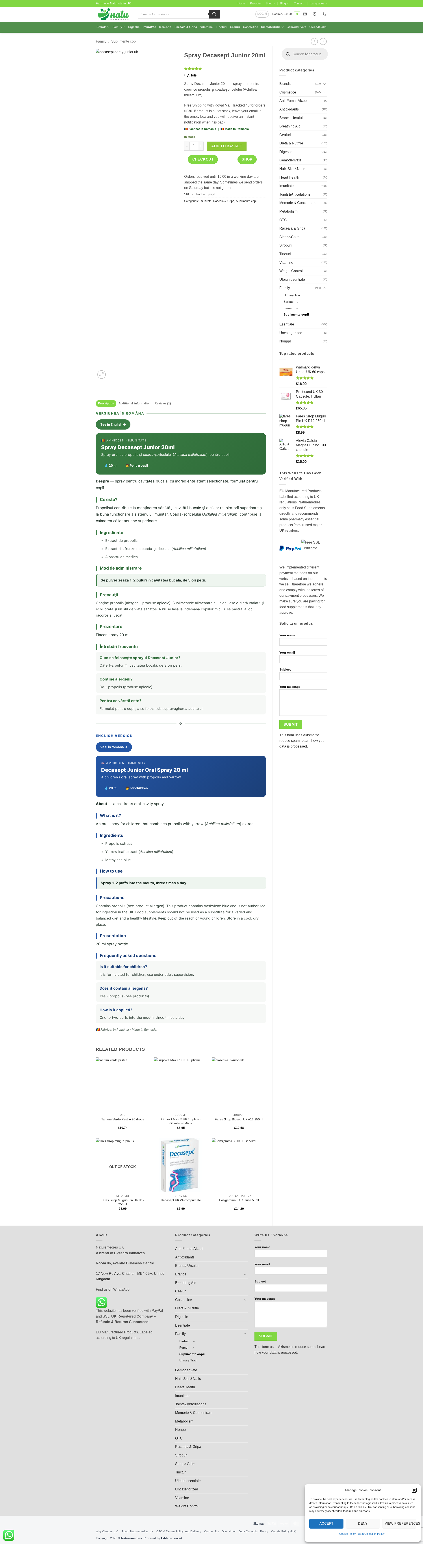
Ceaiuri (235, 27)
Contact (299, 3)
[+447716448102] (325, 14)
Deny (363, 1523)
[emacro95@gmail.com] (305, 14)
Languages (317, 3)
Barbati (288, 301)
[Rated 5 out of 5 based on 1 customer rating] (225, 68)
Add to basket (226, 146)
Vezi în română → (114, 747)
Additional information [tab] (135, 403)
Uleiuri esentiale (292, 279)
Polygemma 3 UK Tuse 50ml (239, 1200)
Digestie (134, 27)
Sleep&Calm (318, 27)
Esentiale (286, 324)
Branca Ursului (291, 118)
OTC (283, 220)
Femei (288, 308)
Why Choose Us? (107, 1531)
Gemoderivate (296, 27)
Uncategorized (290, 333)
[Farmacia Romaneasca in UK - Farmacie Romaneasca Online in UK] (113, 14)
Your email (287, 652)
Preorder (255, 3)
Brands (101, 27)
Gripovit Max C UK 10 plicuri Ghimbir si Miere (180, 1121)
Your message (290, 686)
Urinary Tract (293, 295)
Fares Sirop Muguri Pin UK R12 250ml (123, 1202)
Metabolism (288, 211)
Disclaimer (229, 1531)
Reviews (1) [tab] (163, 403)
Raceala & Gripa (185, 27)
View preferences (400, 1523)
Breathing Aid (290, 126)
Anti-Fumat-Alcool (293, 101)
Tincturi (221, 27)
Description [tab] (106, 403)
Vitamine (206, 27)
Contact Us (211, 1531)
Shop (269, 3)
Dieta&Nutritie (271, 27)
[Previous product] (323, 41)
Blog (283, 3)
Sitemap (259, 1523)
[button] (414, 1490)
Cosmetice (250, 27)
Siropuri (285, 245)
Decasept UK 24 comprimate (181, 1200)
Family (117, 27)
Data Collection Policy (371, 1533)
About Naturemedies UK (138, 1531)
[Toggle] (324, 83)
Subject (285, 669)
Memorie (165, 27)
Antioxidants (289, 109)
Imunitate (149, 27)
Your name (287, 635)
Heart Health (289, 177)
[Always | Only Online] (315, 14)
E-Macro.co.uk (172, 1538)
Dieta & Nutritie (291, 143)
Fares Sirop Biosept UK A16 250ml (239, 1119)
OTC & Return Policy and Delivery (178, 1531)
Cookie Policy (347, 1533)
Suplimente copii (124, 41)
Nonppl (285, 341)
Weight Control (291, 271)
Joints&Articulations (294, 194)
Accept (326, 1523)
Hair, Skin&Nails (292, 169)
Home (241, 3)
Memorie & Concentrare (298, 203)
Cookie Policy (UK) (283, 1531)
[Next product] (314, 41)
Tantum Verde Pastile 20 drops (122, 1119)
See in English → (113, 424)
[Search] (214, 14)
